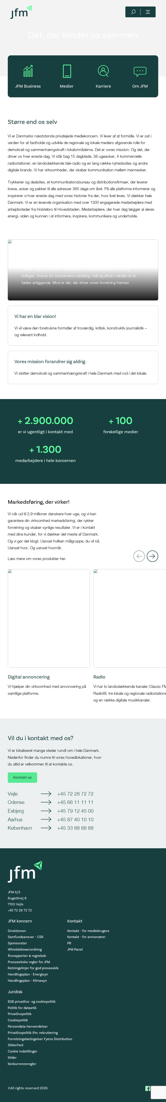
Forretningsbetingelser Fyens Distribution (40, 1039)
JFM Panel (75, 949)
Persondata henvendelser (28, 1026)
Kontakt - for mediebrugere (88, 931)
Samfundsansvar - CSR (25, 937)
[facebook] (147, 1088)
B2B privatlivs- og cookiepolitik (32, 1001)
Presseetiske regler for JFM (29, 962)
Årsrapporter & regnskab (27, 956)
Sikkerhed (15, 1045)
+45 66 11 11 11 (75, 802)
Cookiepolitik (18, 1020)
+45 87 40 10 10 (75, 819)
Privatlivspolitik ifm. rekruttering (33, 1033)
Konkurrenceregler (22, 1064)
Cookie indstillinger (22, 1051)
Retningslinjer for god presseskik (33, 968)
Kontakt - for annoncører (86, 937)
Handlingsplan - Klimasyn (27, 980)
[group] (49, 636)
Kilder (12, 1057)
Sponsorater (17, 943)
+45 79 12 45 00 (75, 811)
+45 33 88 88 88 (75, 828)
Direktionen (17, 931)
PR (69, 943)
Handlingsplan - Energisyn (28, 974)
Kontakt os (22, 777)
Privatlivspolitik (20, 1014)
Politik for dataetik (22, 1008)
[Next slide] (152, 556)
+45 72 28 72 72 (75, 794)
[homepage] (21, 12)
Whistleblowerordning (25, 949)
